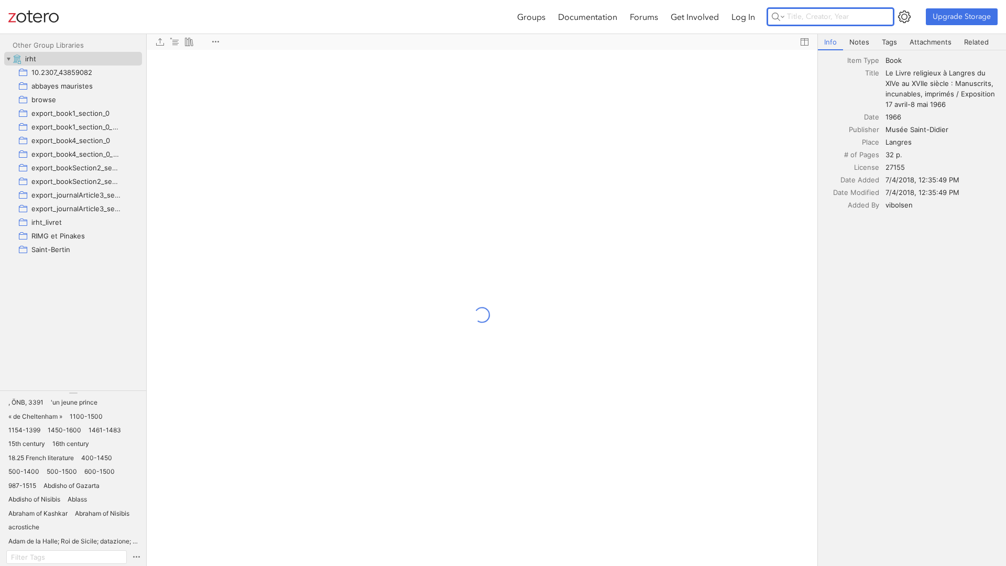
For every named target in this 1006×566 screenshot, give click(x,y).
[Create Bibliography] (189, 42)
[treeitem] (73, 59)
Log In (743, 17)
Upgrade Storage (962, 16)
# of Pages (861, 154)
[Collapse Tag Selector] (73, 393)
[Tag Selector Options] (136, 557)
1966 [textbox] (893, 117)
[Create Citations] (174, 42)
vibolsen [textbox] (899, 205)
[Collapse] (8, 59)
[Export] (160, 42)
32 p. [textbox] (893, 154)
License (866, 167)
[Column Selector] (804, 42)
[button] (26, 402)
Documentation (587, 17)
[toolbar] (482, 42)
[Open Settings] (904, 17)
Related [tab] (976, 42)
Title (872, 73)
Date (871, 117)
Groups (531, 17)
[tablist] (912, 42)
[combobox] (942, 60)
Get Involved (695, 17)
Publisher (864, 129)
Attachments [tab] (931, 42)
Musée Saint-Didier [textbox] (916, 129)
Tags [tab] (889, 42)
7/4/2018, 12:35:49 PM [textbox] (922, 180)
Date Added (859, 180)
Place (870, 142)
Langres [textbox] (898, 142)
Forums (644, 17)
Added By (863, 205)
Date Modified (856, 192)
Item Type (863, 60)
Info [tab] (830, 42)
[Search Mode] (778, 17)
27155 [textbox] (895, 167)
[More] (215, 42)
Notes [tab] (859, 42)
